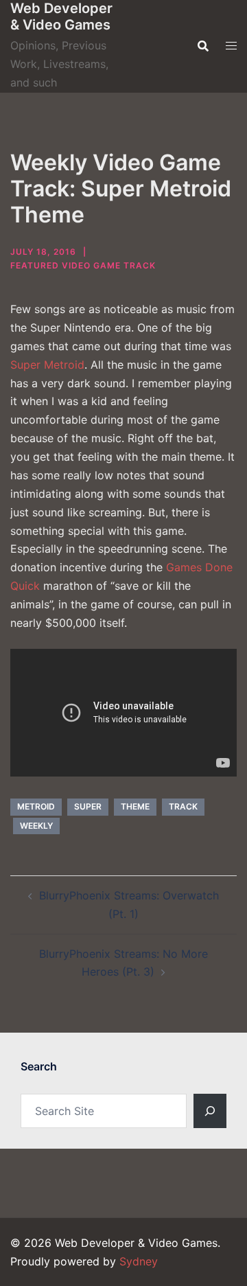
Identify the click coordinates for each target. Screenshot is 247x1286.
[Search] (209, 1111)
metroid (36, 806)
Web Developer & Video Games (61, 16)
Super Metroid (47, 364)
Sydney (138, 1261)
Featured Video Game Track (83, 265)
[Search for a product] (203, 46)
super (88, 806)
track (183, 806)
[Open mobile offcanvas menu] (231, 45)
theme (135, 806)
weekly (36, 825)
